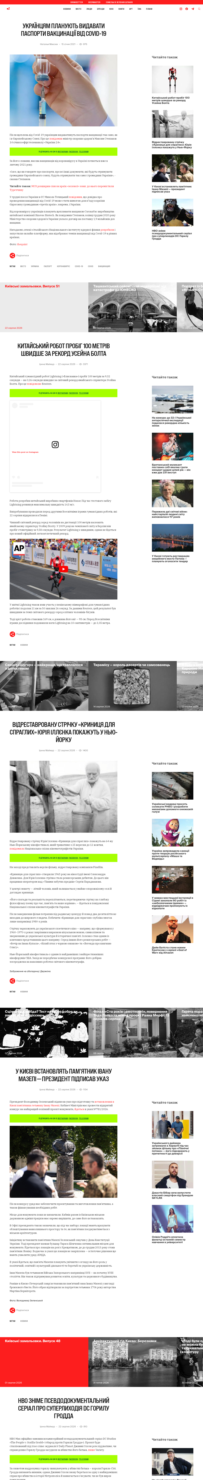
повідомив (55, 138)
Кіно (111, 9)
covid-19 (79, 266)
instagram (63, 151)
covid (90, 266)
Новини (67, 9)
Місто (78, 9)
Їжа (139, 9)
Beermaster (94, 2)
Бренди (100, 9)
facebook (73, 151)
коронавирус (63, 266)
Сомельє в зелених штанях (119, 2)
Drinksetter (76, 2)
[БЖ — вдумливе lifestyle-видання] (20, 9)
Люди (89, 9)
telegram (84, 151)
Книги (121, 9)
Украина (35, 266)
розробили (107, 229)
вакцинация (104, 266)
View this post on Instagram (25, 452)
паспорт (48, 266)
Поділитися (22, 255)
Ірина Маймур (46, 364)
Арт (131, 9)
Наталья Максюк (49, 44)
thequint (22, 244)
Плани (149, 9)
